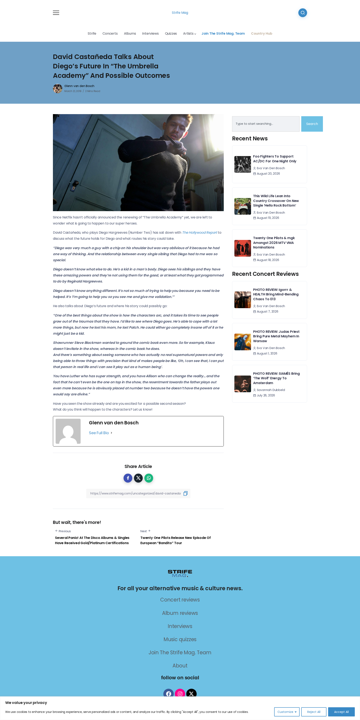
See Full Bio (99, 432)
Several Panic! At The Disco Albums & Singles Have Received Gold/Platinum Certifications (92, 540)
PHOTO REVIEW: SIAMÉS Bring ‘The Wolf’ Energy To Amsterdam (276, 378)
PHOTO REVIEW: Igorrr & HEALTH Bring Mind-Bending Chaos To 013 (276, 294)
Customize (285, 712)
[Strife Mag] (180, 573)
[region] (180, 708)
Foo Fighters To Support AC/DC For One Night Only (274, 158)
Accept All (341, 712)
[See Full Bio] (111, 433)
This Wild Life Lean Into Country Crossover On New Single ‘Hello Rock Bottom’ (276, 201)
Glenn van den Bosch (79, 86)
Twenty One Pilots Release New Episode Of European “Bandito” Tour (175, 540)
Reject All (313, 712)
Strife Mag (180, 12)
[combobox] (266, 124)
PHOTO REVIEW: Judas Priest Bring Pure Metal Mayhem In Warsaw (276, 336)
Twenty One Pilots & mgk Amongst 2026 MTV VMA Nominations (274, 243)
